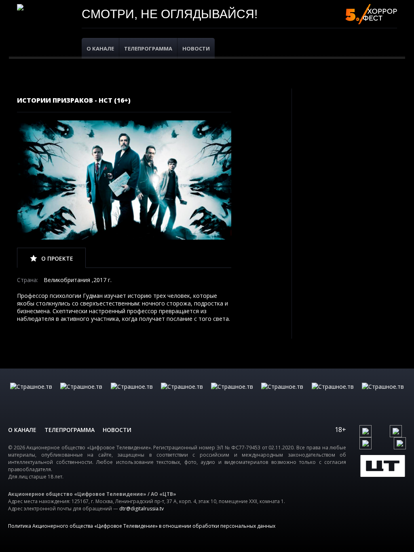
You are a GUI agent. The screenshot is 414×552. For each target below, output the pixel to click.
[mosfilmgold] (182, 395)
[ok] (396, 431)
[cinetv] (31, 395)
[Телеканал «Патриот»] (383, 395)
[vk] (365, 431)
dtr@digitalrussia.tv (141, 508)
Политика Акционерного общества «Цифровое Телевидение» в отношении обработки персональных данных (141, 526)
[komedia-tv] (232, 395)
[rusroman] (333, 395)
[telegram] (365, 443)
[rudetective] (282, 395)
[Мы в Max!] (400, 443)
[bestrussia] (81, 395)
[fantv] (132, 395)
